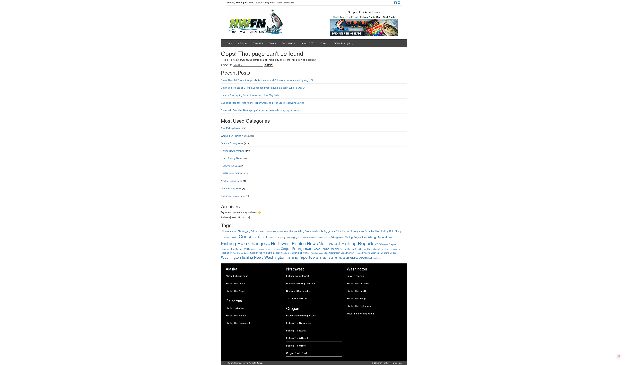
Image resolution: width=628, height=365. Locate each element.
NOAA (267, 244)
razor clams (395, 249)
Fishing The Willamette (298, 338)
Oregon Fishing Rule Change (353, 249)
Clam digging (244, 231)
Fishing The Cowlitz (357, 291)
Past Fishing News (230, 128)
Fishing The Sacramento (238, 323)
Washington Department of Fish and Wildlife (349, 252)
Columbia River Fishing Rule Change (384, 231)
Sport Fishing (299, 252)
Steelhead (311, 252)
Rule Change (238, 253)
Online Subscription (285, 2)
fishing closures (324, 237)
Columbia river (257, 231)
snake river (287, 253)
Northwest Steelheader (298, 291)
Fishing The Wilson (296, 345)
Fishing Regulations (379, 237)
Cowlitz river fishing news (279, 237)
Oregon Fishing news (296, 248)
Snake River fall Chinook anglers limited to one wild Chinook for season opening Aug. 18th (267, 80)
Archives (225, 217)
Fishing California (235, 308)
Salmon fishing (258, 252)
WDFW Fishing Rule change (370, 258)
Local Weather (288, 43)
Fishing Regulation (355, 237)
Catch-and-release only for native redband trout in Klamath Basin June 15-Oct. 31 (263, 87)
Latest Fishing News (231, 158)
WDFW (353, 258)
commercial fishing (229, 237)
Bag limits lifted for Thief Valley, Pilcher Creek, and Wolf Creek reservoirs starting (262, 102)
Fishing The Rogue (296, 330)
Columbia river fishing (294, 231)
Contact (324, 43)
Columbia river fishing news (349, 231)
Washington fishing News (242, 257)
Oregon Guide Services (298, 353)
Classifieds (258, 43)
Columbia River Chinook (274, 231)
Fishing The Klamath (236, 315)
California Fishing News (233, 196)
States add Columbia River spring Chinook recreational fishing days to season (261, 110)
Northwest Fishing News (294, 243)
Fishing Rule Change (243, 243)
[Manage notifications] (619, 356)
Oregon (385, 244)
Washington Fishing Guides (383, 252)
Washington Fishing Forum (361, 313)
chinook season (229, 231)
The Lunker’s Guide (296, 298)
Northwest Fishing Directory (300, 283)
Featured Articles (230, 165)
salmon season (274, 252)
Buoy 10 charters (355, 276)
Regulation (226, 252)
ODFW (378, 244)
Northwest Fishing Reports (346, 243)
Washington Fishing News (234, 135)
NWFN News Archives (232, 173)
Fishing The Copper (236, 283)
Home (229, 43)
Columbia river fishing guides (320, 231)
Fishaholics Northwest (297, 276)
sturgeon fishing (322, 253)
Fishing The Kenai (235, 291)
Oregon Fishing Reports (325, 249)
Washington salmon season (331, 257)
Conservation (253, 236)
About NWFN (307, 43)
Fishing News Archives (232, 150)
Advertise (242, 43)
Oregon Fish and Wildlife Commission (265, 249)
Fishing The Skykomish (359, 306)
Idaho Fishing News (231, 188)
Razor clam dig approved (378, 249)
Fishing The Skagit (356, 298)
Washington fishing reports (288, 257)
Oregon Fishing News (232, 143)
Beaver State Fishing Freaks (301, 315)
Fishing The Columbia (358, 283)
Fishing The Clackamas (298, 323)
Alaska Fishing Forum (237, 276)
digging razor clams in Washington (304, 237)
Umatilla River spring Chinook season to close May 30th (250, 95)
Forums (272, 43)
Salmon (247, 253)
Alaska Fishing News (231, 180)
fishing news (337, 237)
